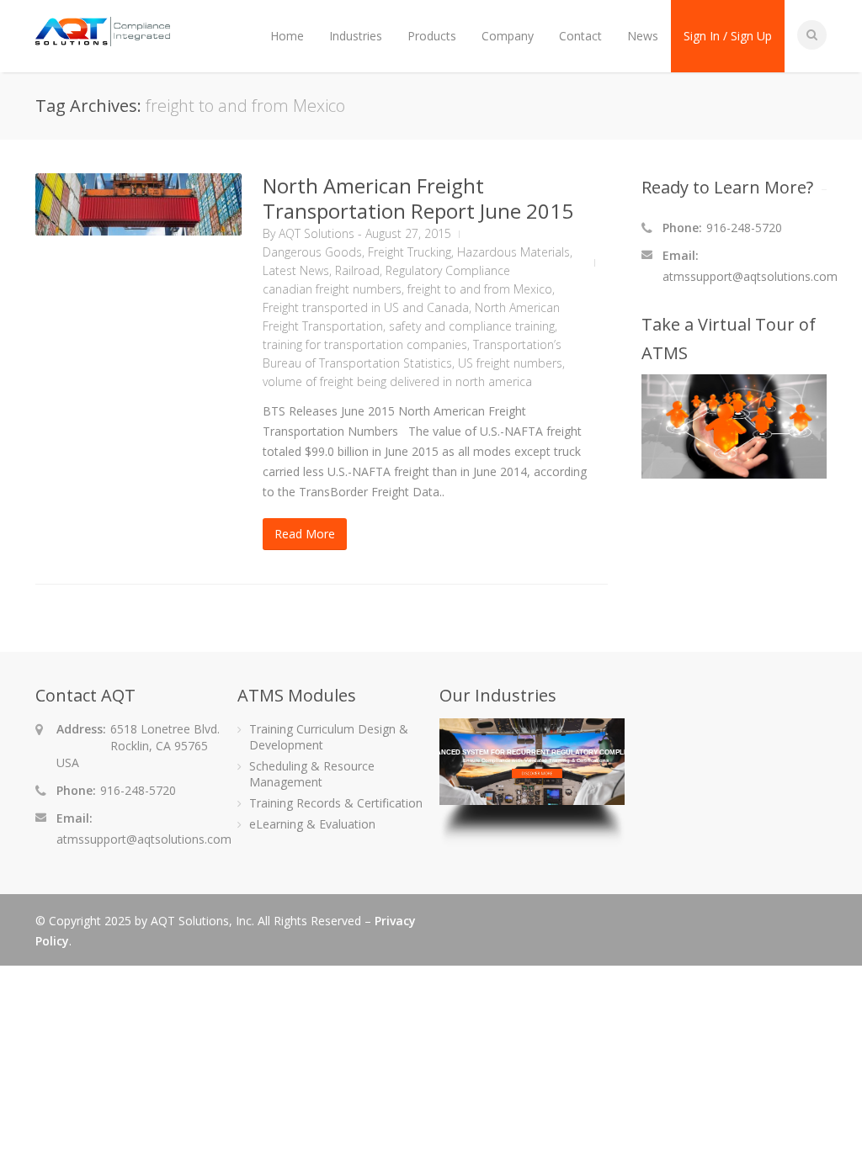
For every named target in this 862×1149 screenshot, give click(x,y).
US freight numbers (510, 363)
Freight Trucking (409, 252)
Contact (580, 36)
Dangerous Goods (312, 252)
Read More (304, 534)
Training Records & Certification (336, 803)
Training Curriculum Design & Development (328, 737)
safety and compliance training (472, 326)
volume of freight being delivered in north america (397, 381)
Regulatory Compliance (448, 270)
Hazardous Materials (513, 252)
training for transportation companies (365, 344)
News (642, 36)
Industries (355, 36)
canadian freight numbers (332, 289)
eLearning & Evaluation (312, 824)
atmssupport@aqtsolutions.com (750, 276)
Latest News (296, 270)
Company (508, 36)
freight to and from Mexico (479, 289)
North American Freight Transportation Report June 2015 (418, 198)
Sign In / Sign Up (728, 36)
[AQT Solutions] (102, 38)
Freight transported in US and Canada (366, 307)
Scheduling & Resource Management (312, 774)
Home (287, 36)
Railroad (357, 270)
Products (431, 36)
